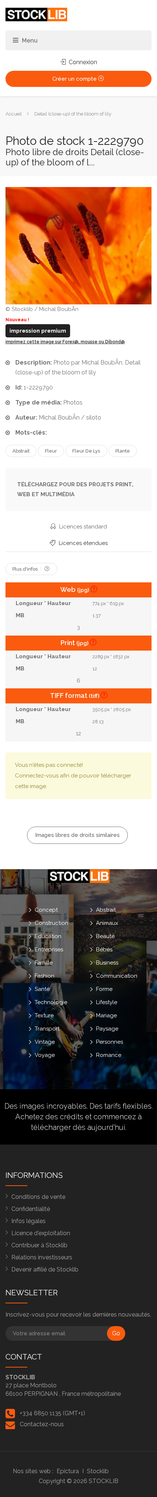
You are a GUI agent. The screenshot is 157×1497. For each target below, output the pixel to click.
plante (122, 451)
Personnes (109, 1041)
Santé (42, 988)
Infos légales (28, 1221)
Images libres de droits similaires (77, 835)
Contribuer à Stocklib (39, 1245)
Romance (108, 1054)
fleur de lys (86, 451)
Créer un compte (75, 79)
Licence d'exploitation (40, 1233)
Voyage (45, 1054)
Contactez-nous (42, 1424)
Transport (47, 1028)
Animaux (107, 922)
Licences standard (82, 526)
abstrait (21, 451)
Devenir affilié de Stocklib (44, 1269)
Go (116, 1333)
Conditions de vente (38, 1196)
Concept (46, 909)
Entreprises (49, 949)
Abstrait (106, 909)
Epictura (68, 1471)
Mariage (106, 1015)
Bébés (104, 949)
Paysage (107, 1028)
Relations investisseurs (41, 1257)
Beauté (105, 936)
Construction (51, 922)
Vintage (45, 1041)
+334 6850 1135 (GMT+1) (52, 1413)
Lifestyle (106, 1002)
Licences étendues (82, 543)
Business (107, 962)
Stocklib (98, 1471)
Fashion (44, 975)
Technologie (51, 1002)
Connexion (82, 62)
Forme (104, 988)
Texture (44, 1015)
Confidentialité (30, 1208)
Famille (44, 962)
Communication (116, 975)
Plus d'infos (25, 569)
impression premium (37, 330)
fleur (51, 451)
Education (48, 936)
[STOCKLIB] (36, 14)
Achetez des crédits (49, 1116)
